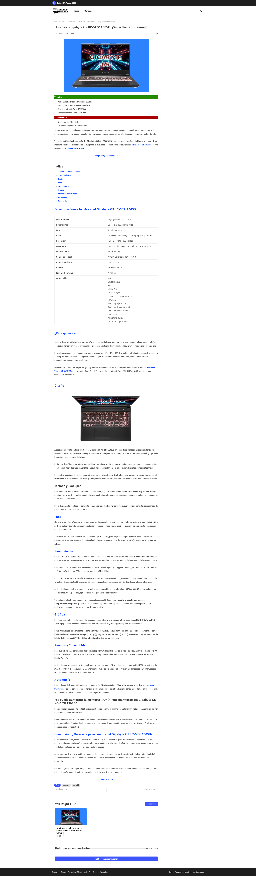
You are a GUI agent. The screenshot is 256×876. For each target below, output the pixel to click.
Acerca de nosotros (183, 872)
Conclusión (62, 201)
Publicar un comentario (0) (106, 859)
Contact (87, 11)
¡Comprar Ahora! (106, 779)
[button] (201, 11)
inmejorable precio (75, 148)
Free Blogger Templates (98, 872)
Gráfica (61, 190)
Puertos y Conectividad (67, 194)
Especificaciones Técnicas (69, 172)
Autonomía (62, 197)
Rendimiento (63, 186)
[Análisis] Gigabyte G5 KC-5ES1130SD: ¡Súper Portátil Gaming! (69, 830)
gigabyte (66, 785)
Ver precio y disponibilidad (106, 155)
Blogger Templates (68, 872)
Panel (60, 182)
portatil (63, 22)
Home (76, 11)
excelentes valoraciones (143, 145)
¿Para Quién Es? (64, 175)
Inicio (56, 22)
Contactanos (198, 872)
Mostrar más (151, 804)
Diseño (60, 179)
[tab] (76, 11)
